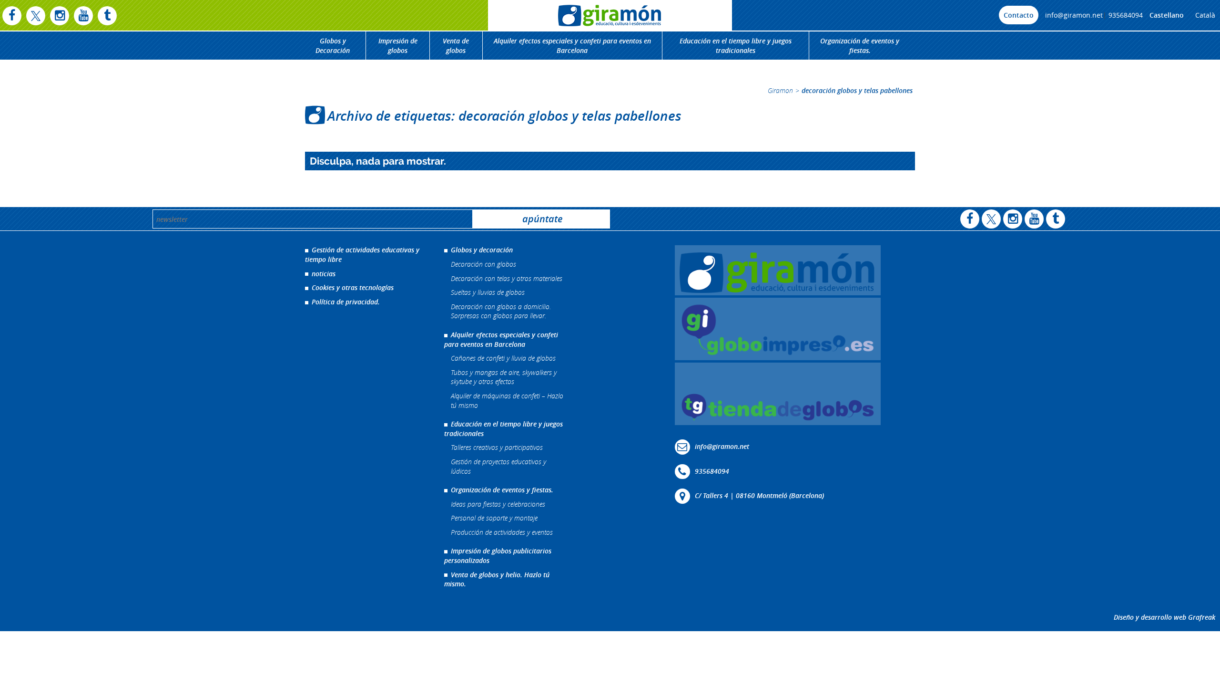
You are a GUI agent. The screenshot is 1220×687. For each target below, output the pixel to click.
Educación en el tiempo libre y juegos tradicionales (736, 45)
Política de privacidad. (346, 301)
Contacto (1019, 15)
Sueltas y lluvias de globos (488, 292)
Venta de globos (456, 45)
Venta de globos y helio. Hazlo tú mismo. (496, 579)
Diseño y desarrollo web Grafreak (1164, 617)
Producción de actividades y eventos (502, 532)
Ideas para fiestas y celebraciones (498, 504)
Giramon (780, 90)
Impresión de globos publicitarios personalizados (497, 555)
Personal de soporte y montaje (494, 517)
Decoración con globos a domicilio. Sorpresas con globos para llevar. (501, 311)
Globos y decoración (482, 249)
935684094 (1125, 15)
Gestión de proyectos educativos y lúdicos (498, 466)
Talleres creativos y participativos (497, 447)
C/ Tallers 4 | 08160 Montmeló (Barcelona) (759, 495)
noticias (324, 273)
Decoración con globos (483, 264)
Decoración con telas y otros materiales (506, 278)
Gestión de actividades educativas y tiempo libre (362, 254)
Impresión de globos (397, 45)
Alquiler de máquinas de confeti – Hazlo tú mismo (507, 400)
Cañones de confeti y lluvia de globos (503, 358)
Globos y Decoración (332, 45)
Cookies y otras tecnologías (353, 287)
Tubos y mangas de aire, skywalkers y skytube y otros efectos (504, 377)
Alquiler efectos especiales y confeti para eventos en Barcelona (572, 45)
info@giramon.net (1074, 15)
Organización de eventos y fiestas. (859, 45)
